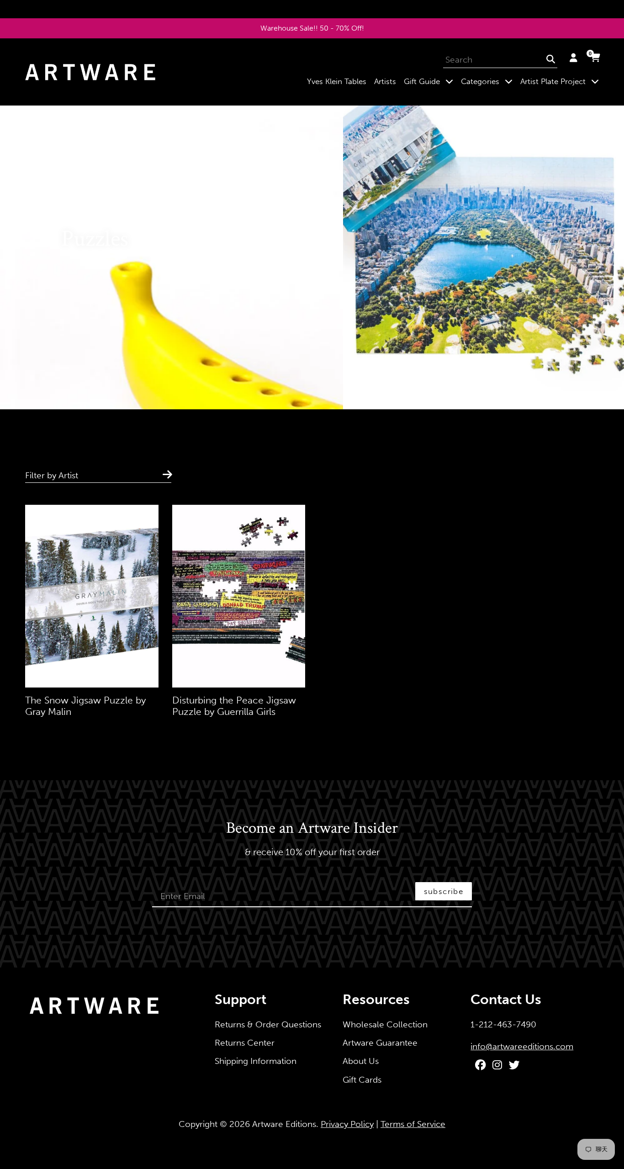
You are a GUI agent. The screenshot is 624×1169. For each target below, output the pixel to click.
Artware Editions (284, 1124)
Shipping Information (255, 1061)
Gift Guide (430, 81)
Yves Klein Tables (336, 81)
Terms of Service (413, 1124)
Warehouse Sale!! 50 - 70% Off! (312, 28)
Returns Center (245, 1042)
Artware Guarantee (380, 1042)
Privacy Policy (347, 1124)
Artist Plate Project (561, 81)
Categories (488, 81)
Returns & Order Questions (268, 1024)
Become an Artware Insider (312, 828)
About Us (361, 1061)
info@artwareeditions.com (522, 1046)
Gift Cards (362, 1079)
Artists (385, 81)
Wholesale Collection (385, 1024)
